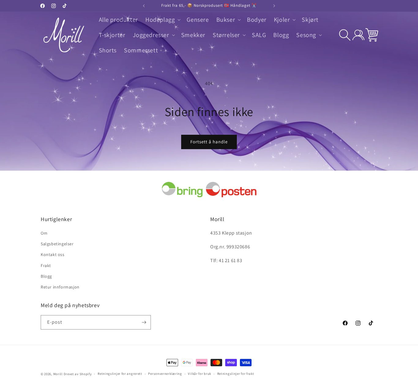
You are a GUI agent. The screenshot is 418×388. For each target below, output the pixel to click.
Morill (58, 374)
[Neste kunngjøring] (274, 6)
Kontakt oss (53, 254)
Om (44, 233)
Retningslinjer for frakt (235, 373)
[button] (162, 19)
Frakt (46, 265)
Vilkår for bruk (199, 373)
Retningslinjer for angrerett (120, 373)
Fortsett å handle (209, 142)
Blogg (46, 276)
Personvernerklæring (165, 373)
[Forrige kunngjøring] (144, 6)
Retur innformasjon (60, 287)
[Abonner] (144, 322)
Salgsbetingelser (57, 244)
